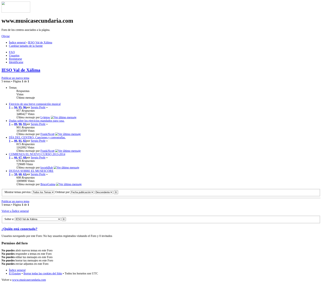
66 (15, 157)
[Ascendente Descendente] (106, 192)
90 (20, 124)
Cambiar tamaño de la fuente (26, 45)
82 (24, 140)
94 (15, 107)
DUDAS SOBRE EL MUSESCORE (31, 170)
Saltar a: (9, 219)
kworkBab (46, 167)
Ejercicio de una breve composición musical (35, 104)
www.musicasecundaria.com (29, 279)
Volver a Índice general (15, 211)
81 (20, 140)
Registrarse (15, 58)
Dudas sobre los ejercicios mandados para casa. (36, 120)
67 (20, 157)
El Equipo (15, 273)
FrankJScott (47, 134)
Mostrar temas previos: (18, 192)
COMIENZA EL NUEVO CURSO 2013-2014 (37, 154)
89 (15, 124)
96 (24, 107)
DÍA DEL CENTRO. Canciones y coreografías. (37, 137)
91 (24, 124)
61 (24, 174)
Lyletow (45, 117)
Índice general (17, 42)
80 (15, 140)
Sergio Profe (38, 107)
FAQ (12, 52)
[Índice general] (15, 11)
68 (24, 157)
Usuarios (14, 55)
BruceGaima (47, 184)
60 (20, 174)
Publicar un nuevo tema (15, 78)
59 (15, 174)
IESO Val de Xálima (40, 42)
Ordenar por (62, 192)
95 (20, 107)
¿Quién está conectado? (19, 229)
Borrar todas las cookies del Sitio (42, 273)
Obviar (5, 36)
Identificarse (16, 62)
